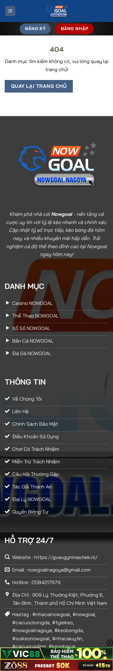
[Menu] (10, 11)
